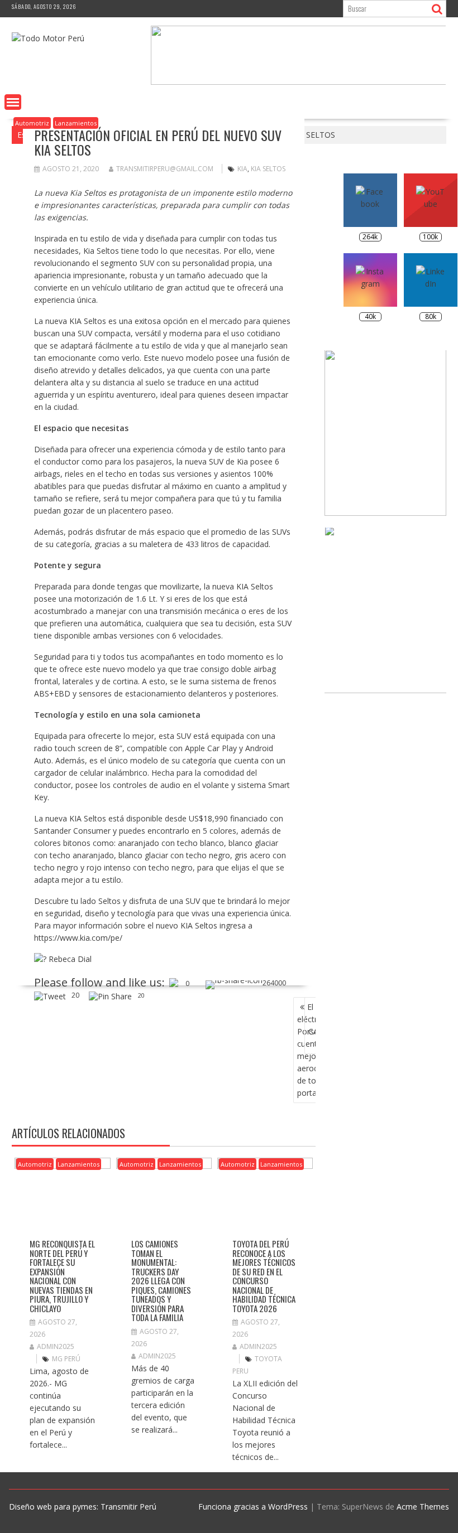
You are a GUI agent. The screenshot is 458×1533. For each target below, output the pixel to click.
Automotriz (32, 123)
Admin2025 (55, 1346)
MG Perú (66, 1358)
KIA (242, 168)
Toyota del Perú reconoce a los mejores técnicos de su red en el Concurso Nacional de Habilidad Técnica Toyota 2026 (263, 1275)
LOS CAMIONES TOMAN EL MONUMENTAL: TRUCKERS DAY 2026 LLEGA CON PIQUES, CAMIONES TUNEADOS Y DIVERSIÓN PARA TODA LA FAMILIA (161, 1280)
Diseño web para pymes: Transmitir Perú (82, 1506)
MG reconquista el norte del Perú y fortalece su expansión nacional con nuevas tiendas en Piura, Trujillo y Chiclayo (62, 1275)
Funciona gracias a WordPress (253, 1506)
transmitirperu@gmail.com (164, 168)
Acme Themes (423, 1506)
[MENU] (12, 102)
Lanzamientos (76, 123)
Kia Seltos (268, 168)
